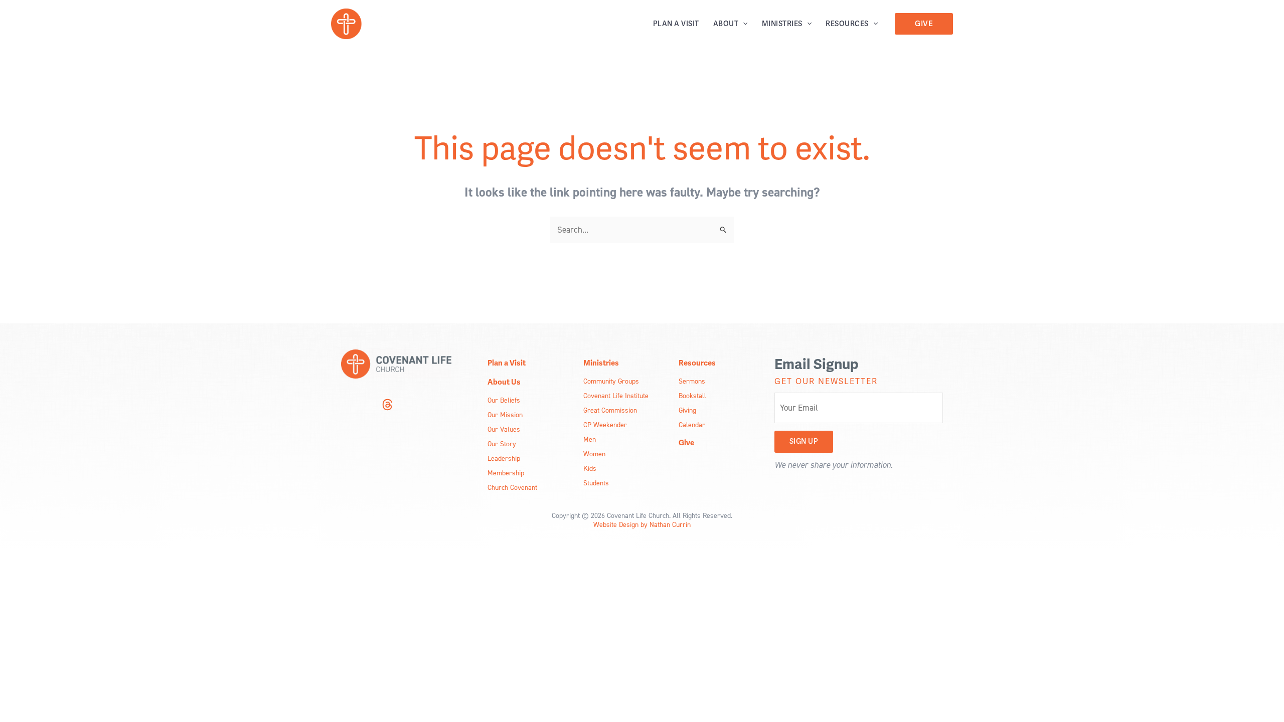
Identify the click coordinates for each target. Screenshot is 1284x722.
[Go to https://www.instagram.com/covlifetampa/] (347, 406)
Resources (847, 24)
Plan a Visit (676, 24)
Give (686, 442)
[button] (742, 24)
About (726, 24)
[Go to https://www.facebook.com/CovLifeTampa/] (367, 406)
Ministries (782, 24)
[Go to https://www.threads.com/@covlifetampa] (387, 406)
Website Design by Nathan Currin (642, 524)
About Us (504, 382)
